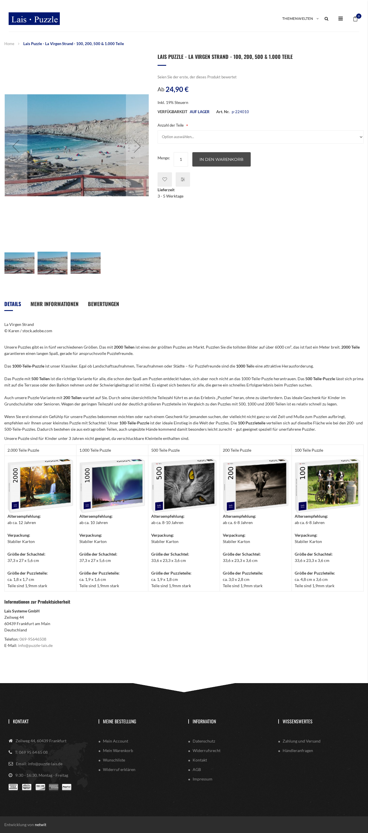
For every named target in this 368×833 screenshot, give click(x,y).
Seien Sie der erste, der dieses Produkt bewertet (197, 77)
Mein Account (115, 741)
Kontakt (21, 721)
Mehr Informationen (54, 304)
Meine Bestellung (119, 721)
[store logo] (34, 18)
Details (12, 304)
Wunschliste (114, 759)
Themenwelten (297, 18)
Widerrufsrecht (207, 750)
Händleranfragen (298, 750)
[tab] (12, 306)
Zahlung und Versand (302, 741)
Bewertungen (103, 304)
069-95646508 (33, 639)
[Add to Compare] (183, 179)
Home (9, 43)
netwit (40, 824)
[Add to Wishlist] (165, 179)
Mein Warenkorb (118, 750)
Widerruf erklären (119, 769)
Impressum (202, 778)
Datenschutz (204, 741)
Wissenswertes (298, 721)
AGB (197, 769)
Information (204, 721)
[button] (15, 146)
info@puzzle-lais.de (35, 645)
